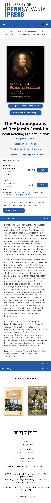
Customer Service (26, 458)
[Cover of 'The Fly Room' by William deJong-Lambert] (13, 401)
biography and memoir (36, 31)
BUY (42, 170)
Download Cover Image (25, 112)
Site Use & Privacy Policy (25, 461)
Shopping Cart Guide (24, 194)
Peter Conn (30, 144)
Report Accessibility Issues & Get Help (25, 466)
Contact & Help (25, 444)
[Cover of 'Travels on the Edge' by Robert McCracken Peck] (37, 400)
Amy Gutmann (34, 149)
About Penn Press (25, 449)
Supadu (31, 496)
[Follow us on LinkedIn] (25, 433)
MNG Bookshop (14, 210)
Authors (6, 369)
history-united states (18, 31)
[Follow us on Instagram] (21, 433)
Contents (7, 363)
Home (6, 31)
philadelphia (8, 34)
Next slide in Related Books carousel (46, 406)
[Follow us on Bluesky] (16, 433)
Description (8, 218)
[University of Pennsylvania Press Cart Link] (43, 24)
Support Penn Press (26, 453)
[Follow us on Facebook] (30, 433)
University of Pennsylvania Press (25, 154)
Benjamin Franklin (25, 138)
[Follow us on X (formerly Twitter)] (35, 433)
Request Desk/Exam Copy (25, 106)
